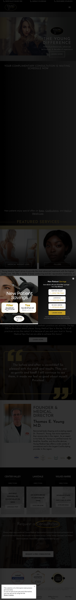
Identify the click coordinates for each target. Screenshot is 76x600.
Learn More (57, 313)
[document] (38, 300)
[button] (73, 278)
